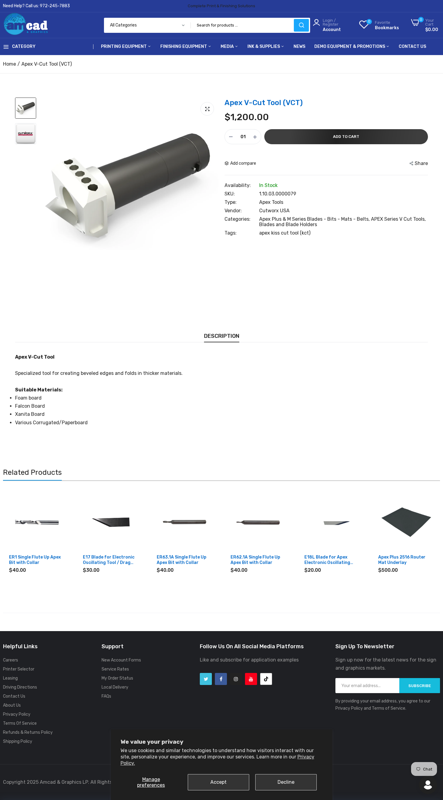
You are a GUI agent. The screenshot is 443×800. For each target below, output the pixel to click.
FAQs (106, 696)
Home (9, 64)
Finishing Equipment (184, 46)
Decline (286, 782)
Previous (18, 541)
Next (424, 541)
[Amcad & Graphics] (25, 25)
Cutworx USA (274, 210)
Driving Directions (20, 687)
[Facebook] (221, 679)
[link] (59, 499)
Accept (218, 782)
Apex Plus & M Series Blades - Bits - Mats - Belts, (315, 219)
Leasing (10, 678)
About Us (12, 705)
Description (221, 336)
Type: (231, 202)
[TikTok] (266, 679)
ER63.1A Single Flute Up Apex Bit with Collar (181, 560)
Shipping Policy (17, 741)
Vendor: (233, 210)
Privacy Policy (16, 714)
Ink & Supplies (264, 46)
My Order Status (117, 678)
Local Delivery (115, 687)
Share (421, 163)
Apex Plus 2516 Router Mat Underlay (402, 560)
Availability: (238, 185)
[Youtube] (251, 679)
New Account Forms (121, 660)
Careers (10, 660)
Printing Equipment (124, 46)
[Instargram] (236, 679)
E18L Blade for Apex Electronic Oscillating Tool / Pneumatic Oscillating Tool (327, 560)
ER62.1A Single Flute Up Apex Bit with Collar (255, 560)
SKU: (230, 194)
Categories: (237, 219)
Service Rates (115, 669)
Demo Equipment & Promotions (350, 46)
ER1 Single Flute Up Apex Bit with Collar (35, 560)
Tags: (231, 233)
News (299, 46)
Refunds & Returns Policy (28, 732)
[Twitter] (206, 679)
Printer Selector (18, 669)
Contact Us (412, 46)
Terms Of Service (20, 723)
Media (228, 46)
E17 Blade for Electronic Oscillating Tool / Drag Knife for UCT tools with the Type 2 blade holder (109, 560)
